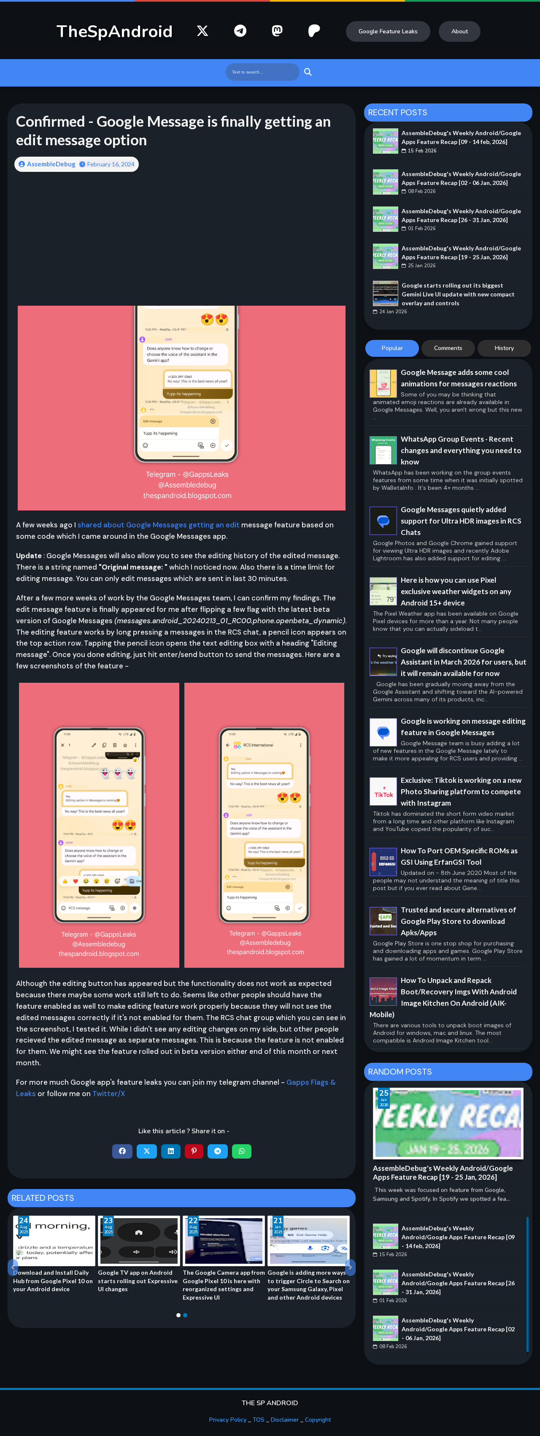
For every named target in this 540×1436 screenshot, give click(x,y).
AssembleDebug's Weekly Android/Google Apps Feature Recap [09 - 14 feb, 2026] (461, 137)
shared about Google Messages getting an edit (159, 524)
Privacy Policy (227, 1420)
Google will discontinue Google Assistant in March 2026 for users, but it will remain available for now (463, 662)
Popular (392, 348)
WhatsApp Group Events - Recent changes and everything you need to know (461, 450)
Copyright (318, 1420)
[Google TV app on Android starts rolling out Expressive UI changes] (139, 1241)
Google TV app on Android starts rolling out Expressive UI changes (138, 1280)
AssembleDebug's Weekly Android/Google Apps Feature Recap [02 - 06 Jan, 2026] (461, 178)
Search (307, 72)
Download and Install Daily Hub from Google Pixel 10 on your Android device (53, 1280)
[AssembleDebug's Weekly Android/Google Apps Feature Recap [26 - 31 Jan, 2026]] (385, 219)
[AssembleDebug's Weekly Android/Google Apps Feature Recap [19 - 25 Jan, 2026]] (385, 256)
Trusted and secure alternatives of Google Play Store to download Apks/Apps (458, 921)
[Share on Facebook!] (122, 1151)
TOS (259, 1420)
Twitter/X (108, 1093)
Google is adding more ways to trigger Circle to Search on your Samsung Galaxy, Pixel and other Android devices (308, 1285)
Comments (448, 348)
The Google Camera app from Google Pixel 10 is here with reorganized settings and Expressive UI (224, 1285)
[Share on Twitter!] (146, 1151)
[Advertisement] (181, 245)
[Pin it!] (194, 1151)
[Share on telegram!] (217, 1151)
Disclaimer (285, 1420)
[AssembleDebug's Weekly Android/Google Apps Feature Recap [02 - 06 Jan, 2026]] (385, 182)
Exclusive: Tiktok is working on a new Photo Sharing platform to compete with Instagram (461, 791)
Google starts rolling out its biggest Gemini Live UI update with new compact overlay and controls (458, 294)
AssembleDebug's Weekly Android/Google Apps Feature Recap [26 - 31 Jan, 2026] (461, 215)
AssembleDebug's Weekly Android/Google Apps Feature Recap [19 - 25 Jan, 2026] (461, 252)
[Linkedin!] (171, 1151)
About (459, 31)
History (504, 348)
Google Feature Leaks (388, 31)
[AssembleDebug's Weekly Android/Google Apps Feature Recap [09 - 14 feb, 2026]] (385, 141)
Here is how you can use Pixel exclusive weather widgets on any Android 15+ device (456, 591)
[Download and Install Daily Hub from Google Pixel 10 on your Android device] (54, 1241)
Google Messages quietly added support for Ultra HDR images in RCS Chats (461, 521)
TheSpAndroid (115, 31)
